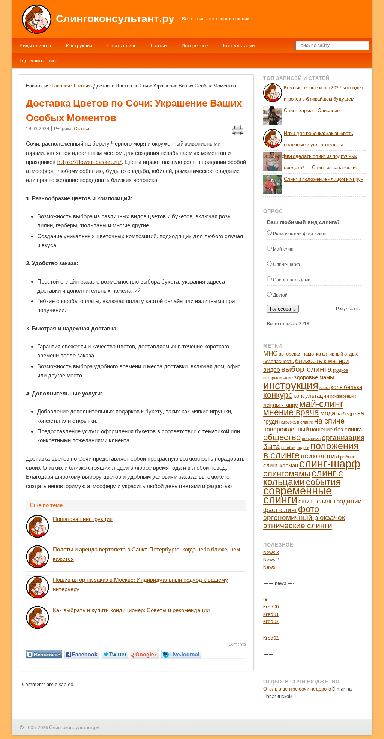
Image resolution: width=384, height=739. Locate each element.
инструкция (290, 385)
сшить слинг (315, 501)
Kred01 (271, 614)
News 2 (271, 559)
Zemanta (237, 644)
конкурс (277, 395)
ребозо (348, 457)
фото (308, 509)
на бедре (346, 413)
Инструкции (79, 45)
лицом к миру (280, 405)
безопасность (278, 361)
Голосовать (283, 309)
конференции (343, 396)
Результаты (348, 308)
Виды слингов (35, 45)
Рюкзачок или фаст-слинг (300, 233)
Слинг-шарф (286, 264)
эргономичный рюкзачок (304, 517)
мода (327, 413)
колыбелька (346, 387)
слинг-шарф (329, 463)
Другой (280, 295)
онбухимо (311, 438)
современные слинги (297, 495)
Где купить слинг (38, 60)
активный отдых (340, 354)
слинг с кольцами (303, 478)
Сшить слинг (121, 45)
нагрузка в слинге (296, 422)
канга (325, 387)
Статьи (158, 45)
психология (320, 456)
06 (265, 599)
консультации (311, 395)
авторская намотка (300, 354)
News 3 (271, 552)
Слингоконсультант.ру (115, 18)
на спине (329, 420)
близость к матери (322, 361)
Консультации (239, 45)
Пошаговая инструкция (82, 519)
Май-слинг (284, 249)
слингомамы (286, 473)
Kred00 (271, 607)
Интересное (195, 45)
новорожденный (286, 429)
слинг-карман (280, 465)
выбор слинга (306, 369)
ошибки (288, 447)
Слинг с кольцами (291, 279)
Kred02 (271, 621)
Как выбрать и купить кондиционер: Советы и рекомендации (131, 610)
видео (271, 369)
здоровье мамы (314, 377)
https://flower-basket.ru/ (89, 162)
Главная (61, 86)
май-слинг (321, 403)
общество (282, 437)
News (269, 567)
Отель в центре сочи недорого (297, 689)
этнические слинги (297, 525)
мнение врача (291, 412)
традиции (347, 501)
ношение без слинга (336, 429)
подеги (303, 447)
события (323, 482)
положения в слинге (311, 450)
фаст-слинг (280, 510)
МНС (270, 353)
